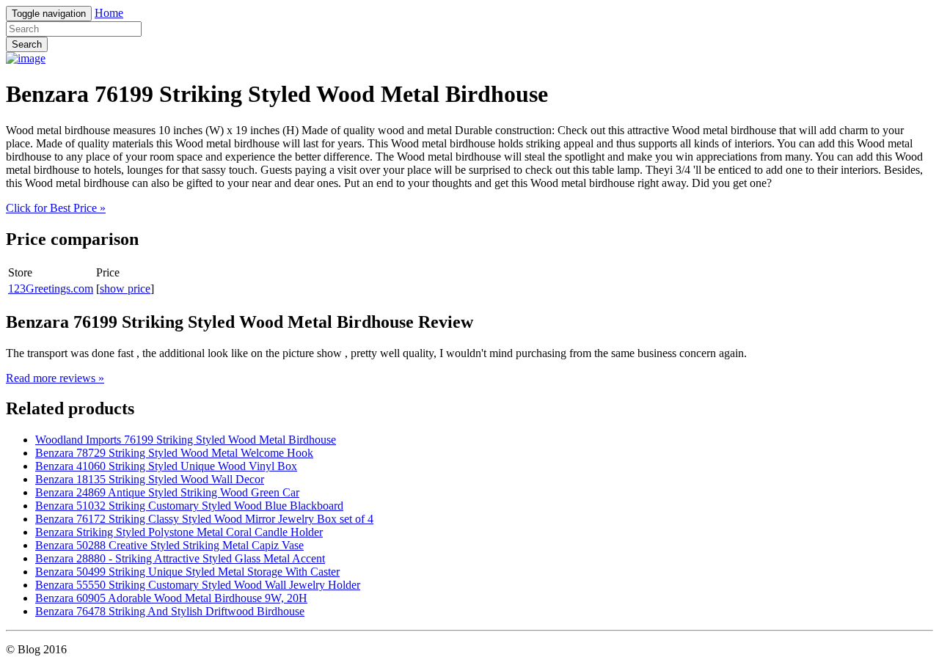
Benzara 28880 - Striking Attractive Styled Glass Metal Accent (180, 558)
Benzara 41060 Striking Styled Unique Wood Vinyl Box (166, 466)
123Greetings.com (50, 288)
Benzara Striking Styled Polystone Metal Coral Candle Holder (179, 532)
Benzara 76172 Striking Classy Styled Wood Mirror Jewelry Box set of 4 (204, 519)
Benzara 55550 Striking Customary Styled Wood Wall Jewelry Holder (197, 585)
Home (109, 13)
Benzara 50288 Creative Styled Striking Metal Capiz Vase (169, 545)
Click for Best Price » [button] (56, 208)
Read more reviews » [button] (55, 378)
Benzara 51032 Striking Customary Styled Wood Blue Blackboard (189, 505)
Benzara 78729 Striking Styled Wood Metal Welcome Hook (174, 453)
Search (27, 44)
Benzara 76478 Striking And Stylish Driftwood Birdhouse (169, 611)
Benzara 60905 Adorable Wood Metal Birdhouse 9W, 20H (171, 598)
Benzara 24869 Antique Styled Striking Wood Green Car (167, 492)
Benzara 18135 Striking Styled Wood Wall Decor (149, 479)
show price (125, 288)
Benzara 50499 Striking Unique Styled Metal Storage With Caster (187, 571)
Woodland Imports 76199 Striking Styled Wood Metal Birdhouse (185, 439)
